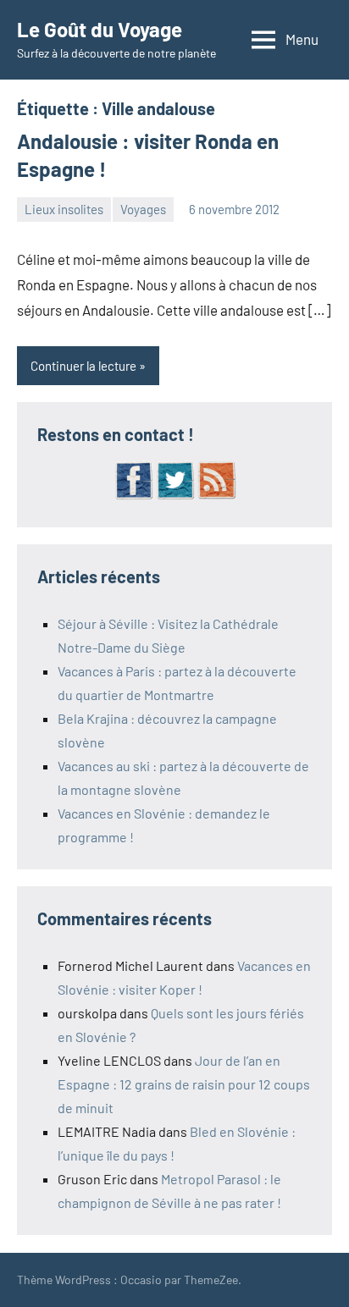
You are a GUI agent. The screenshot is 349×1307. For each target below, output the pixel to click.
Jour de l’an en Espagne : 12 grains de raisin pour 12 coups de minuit (184, 1084)
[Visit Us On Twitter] (175, 495)
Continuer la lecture (83, 365)
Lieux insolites (64, 209)
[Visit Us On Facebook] (133, 495)
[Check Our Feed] (216, 495)
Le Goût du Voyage (99, 29)
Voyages (143, 209)
